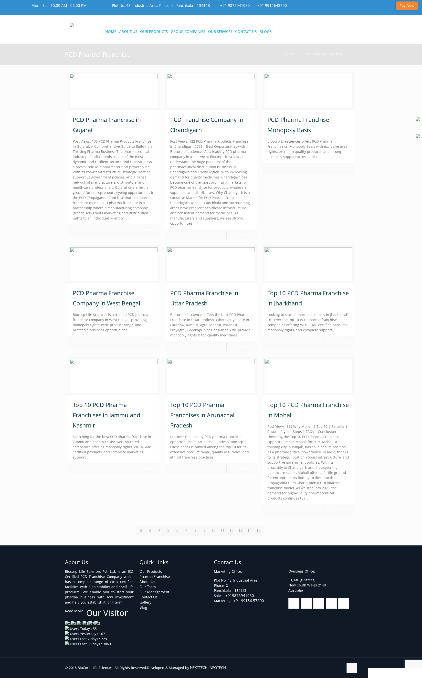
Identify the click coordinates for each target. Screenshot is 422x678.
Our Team (147, 586)
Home (289, 54)
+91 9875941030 (235, 5)
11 (222, 530)
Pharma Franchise (154, 576)
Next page (279, 530)
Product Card (387, 672)
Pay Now (407, 5)
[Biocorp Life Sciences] (94, 26)
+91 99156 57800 (248, 600)
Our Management (154, 591)
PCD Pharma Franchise (324, 54)
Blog (143, 607)
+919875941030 (239, 595)
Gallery (145, 602)
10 (213, 530)
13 (240, 530)
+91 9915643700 (272, 5)
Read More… (75, 610)
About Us (147, 581)
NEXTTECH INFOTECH (207, 667)
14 (249, 530)
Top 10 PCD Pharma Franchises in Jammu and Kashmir (106, 415)
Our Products (150, 571)
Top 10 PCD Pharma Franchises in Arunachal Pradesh (202, 415)
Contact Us (148, 597)
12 (231, 530)
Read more (146, 229)
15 (258, 530)
